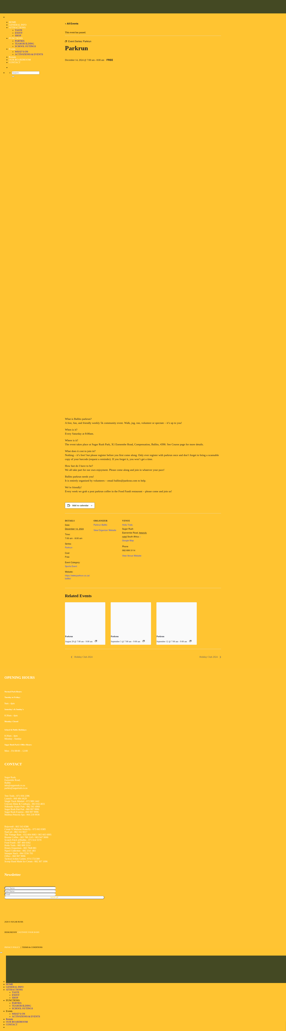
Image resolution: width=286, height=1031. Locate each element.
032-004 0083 (29, 834)
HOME (12, 22)
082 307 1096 (41, 861)
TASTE (18, 30)
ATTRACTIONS (17, 27)
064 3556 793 (26, 853)
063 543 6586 (22, 826)
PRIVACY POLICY (12, 947)
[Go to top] (1, 952)
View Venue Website (131, 555)
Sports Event (71, 566)
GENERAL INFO (18, 25)
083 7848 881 (29, 848)
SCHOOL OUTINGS (25, 46)
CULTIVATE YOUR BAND (28, 932)
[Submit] (13, 76)
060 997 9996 (32, 809)
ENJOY (19, 33)
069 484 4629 (20, 798)
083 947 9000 (41, 837)
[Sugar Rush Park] (7, 6)
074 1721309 (33, 858)
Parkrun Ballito (100, 524)
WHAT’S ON (21, 51)
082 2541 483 (29, 850)
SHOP (18, 35)
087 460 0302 (24, 842)
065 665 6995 (44, 834)
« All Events (71, 23)
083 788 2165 (26, 837)
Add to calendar (80, 505)
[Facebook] (7, 904)
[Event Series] (96, 641)
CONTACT (14, 62)
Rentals (12, 57)
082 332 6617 (20, 832)
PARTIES (19, 41)
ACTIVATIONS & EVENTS (29, 54)
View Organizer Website (105, 530)
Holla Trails (127, 524)
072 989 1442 (32, 801)
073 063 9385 (39, 829)
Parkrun (68, 547)
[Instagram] (14, 904)
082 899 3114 (23, 845)
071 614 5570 (34, 840)
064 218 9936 (33, 814)
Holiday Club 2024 (83, 657)
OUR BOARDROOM (20, 59)
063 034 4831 (38, 804)
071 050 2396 (22, 796)
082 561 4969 (33, 806)
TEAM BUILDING (24, 43)
